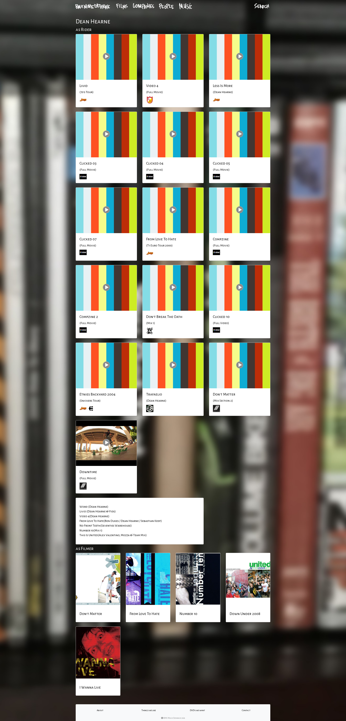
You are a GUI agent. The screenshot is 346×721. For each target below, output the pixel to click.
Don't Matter (224, 394)
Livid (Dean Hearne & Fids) (97, 511)
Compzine (221, 239)
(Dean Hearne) (223, 92)
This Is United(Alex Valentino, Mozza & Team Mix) (113, 535)
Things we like (148, 710)
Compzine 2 (88, 317)
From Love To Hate (161, 239)
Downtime (88, 472)
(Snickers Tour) (90, 400)
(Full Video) (221, 323)
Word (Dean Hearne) (93, 506)
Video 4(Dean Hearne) (94, 516)
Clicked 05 (221, 163)
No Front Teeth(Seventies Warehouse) (105, 525)
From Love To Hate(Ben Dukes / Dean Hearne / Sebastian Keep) (120, 521)
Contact (246, 710)
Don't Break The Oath (164, 317)
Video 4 (152, 86)
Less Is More (223, 86)
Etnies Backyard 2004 (97, 394)
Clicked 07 (87, 239)
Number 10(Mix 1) (90, 530)
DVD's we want (197, 710)
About (100, 710)
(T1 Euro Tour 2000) (159, 245)
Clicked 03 (87, 163)
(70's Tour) (86, 92)
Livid (83, 86)
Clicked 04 (154, 163)
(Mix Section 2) (223, 400)
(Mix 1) (150, 323)
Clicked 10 (221, 317)
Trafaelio (154, 394)
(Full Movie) (154, 92)
